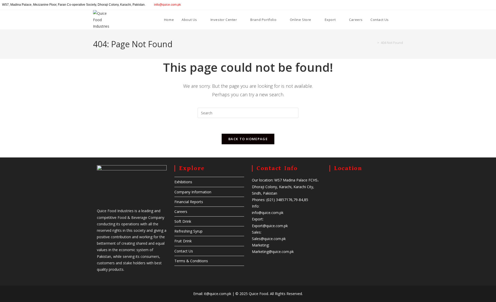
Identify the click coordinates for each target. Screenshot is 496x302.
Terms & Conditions (191, 260)
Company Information (192, 191)
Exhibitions (183, 181)
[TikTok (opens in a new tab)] (494, 4)
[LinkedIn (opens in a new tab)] (483, 4)
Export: (258, 219)
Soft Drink (182, 221)
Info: (255, 206)
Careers (180, 211)
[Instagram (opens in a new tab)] (477, 4)
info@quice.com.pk (167, 4)
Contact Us (183, 251)
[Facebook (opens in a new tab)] (471, 4)
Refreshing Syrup (188, 231)
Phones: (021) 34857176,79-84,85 (280, 199)
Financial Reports (188, 201)
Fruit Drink (183, 241)
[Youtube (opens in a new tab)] (489, 4)
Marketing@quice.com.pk (273, 251)
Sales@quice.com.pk (269, 238)
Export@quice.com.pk (270, 225)
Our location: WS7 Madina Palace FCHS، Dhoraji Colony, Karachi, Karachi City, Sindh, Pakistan (285, 186)
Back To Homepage (248, 139)
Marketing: (260, 245)
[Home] (374, 42)
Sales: (256, 232)
